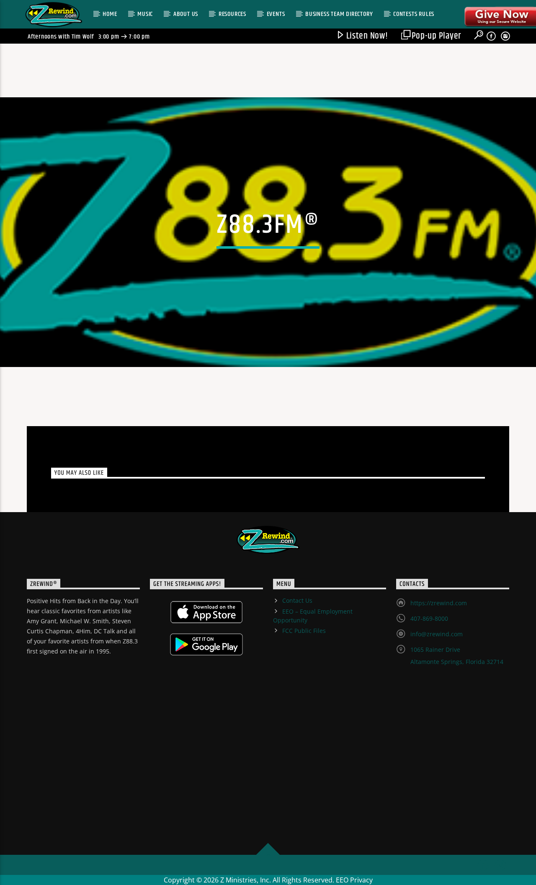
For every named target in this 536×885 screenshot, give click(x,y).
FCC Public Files (304, 631)
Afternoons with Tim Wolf (60, 36)
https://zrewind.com (438, 603)
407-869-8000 (429, 618)
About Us (185, 14)
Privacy (361, 880)
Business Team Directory (339, 14)
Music (145, 14)
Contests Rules (413, 14)
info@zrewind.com (436, 634)
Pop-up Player (435, 36)
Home (110, 14)
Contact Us (297, 600)
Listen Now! (366, 36)
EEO (342, 880)
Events (276, 14)
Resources (232, 14)
